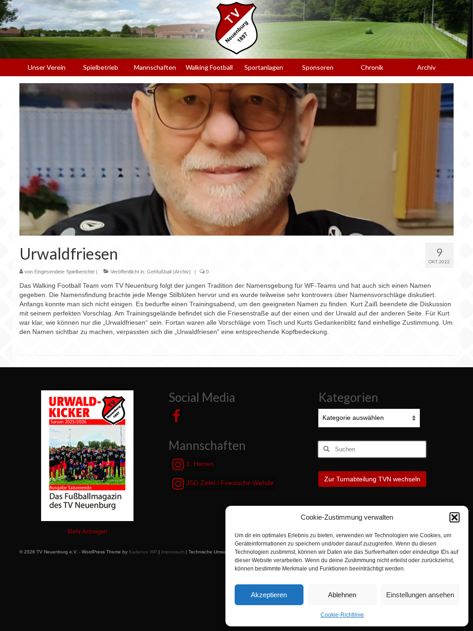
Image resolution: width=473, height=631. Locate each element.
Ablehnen (342, 595)
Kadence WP (143, 551)
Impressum (172, 551)
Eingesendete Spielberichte (64, 271)
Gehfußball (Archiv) (169, 271)
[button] (454, 517)
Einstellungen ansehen (420, 595)
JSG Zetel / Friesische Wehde (228, 482)
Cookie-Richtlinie (342, 615)
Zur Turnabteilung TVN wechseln (372, 479)
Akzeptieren (269, 595)
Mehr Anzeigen (87, 531)
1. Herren (199, 463)
